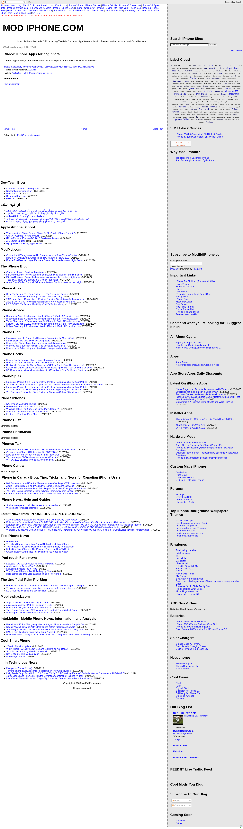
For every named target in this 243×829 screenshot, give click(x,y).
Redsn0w (180, 820)
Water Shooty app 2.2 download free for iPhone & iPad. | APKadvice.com (42, 321)
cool (239, 76)
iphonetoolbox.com (185, 530)
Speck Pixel (198, 112)
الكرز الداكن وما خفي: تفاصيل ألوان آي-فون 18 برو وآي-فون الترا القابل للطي (42, 211)
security (175, 109)
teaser (221, 114)
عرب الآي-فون (183, 284)
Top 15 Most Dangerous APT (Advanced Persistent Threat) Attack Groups (42, 610)
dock (224, 78)
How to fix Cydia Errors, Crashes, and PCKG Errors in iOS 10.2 (37, 258)
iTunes (223, 94)
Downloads (181, 291)
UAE (207, 117)
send (186, 109)
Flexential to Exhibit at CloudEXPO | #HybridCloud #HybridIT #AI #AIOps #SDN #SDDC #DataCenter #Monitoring (63, 527)
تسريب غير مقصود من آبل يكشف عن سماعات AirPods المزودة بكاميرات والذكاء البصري (47, 219)
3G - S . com (61, 5)
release (182, 106)
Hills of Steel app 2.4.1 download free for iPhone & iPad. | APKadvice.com (43, 326)
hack (197, 88)
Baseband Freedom (16, 196)
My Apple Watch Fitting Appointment (24, 243)
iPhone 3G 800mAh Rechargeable (193, 627)
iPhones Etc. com (62, 10)
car (200, 73)
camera (194, 73)
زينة (178, 555)
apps (174, 70)
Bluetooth (237, 71)
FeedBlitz (197, 269)
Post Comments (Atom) (28, 135)
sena (181, 109)
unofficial (236, 117)
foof (214, 83)
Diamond (180, 698)
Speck (190, 112)
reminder (191, 107)
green (185, 88)
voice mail (207, 119)
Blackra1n (219, 71)
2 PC (189, 66)
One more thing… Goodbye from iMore (25, 272)
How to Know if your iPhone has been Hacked (29, 607)
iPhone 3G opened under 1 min (191, 442)
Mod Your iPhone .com (130, 8)
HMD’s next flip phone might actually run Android (30, 632)
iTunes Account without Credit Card (193, 294)
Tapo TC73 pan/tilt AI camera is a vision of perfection (32, 280)
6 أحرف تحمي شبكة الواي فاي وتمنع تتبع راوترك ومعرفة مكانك (35, 221)
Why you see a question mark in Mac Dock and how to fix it (35, 346)
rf (219, 107)
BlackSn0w (228, 71)
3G (205, 66)
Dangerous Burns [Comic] (19, 668)
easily (207, 81)
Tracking (191, 117)
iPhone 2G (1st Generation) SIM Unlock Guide (199, 134)
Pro (207, 104)
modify (224, 99)
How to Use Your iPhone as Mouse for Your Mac (30, 362)
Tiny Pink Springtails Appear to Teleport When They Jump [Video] (38, 671)
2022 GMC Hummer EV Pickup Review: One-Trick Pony (34, 296)
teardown (214, 114)
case (220, 73)
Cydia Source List (185, 309)
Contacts (226, 76)
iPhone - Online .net (85, 8)
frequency (232, 83)
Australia (188, 71)
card (214, 73)
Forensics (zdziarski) (186, 314)
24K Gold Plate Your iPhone (190, 480)
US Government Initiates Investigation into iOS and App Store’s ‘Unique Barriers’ (46, 370)
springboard (213, 112)
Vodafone (199, 119)
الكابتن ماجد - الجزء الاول (187, 594)
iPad (194, 91)
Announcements (182, 68)
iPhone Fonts (182, 299)
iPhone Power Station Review (191, 621)
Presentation (200, 104)
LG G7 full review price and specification (26, 591)
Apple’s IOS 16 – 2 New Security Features (27, 602)
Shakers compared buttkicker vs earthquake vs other (32, 505)
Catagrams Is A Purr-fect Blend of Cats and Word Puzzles (204, 402)
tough (185, 117)
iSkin (178, 686)
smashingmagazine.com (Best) (191, 523)
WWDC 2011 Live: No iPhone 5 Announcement (29, 460)
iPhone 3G (41, 73)
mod (212, 99)
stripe (188, 114)
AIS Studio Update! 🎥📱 (19, 241)
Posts (177, 800)
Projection (214, 104)
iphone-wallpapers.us (186, 525)
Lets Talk (191, 97)
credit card (184, 78)
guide (191, 88)
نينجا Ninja (181, 558)
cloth (238, 73)
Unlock (229, 117)
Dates (208, 78)
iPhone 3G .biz (109, 5)
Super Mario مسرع (185, 568)
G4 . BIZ (36, 13)
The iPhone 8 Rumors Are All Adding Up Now (29, 571)
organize (197, 102)
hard (202, 88)
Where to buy (229, 119)
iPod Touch (201, 94)
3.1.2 (194, 66)
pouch (188, 104)
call (189, 73)
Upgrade (178, 119)
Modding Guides (184, 302)
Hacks (179, 289)
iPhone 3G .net (75, 5)
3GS (210, 65)
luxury (230, 97)
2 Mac (184, 66)
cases (226, 73)
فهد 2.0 (176, 739)
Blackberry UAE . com (135, 10)
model (218, 99)
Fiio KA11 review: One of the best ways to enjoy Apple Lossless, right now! (43, 277)
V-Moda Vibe (182, 668)
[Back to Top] (241, 826)
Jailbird (179, 823)
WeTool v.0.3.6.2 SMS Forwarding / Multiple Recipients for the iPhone (41, 449)
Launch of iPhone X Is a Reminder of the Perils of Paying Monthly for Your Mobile (46, 382)
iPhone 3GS (180, 94)
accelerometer (227, 66)
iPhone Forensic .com (17, 8)
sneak (228, 109)
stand (221, 112)
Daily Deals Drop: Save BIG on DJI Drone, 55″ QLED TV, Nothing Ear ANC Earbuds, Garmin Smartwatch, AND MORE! (65, 673)
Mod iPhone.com (43, 28)
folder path (207, 83)
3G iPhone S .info (81, 10)
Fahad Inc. (178, 751)
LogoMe (212, 97)
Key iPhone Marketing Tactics (21, 404)
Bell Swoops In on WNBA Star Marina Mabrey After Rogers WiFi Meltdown (43, 483)
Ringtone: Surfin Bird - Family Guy (193, 586)
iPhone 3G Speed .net (130, 5)
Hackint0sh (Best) (185, 502)
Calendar (183, 73)
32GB (200, 66)
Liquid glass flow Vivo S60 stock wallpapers (28, 340)
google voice (236, 86)
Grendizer (181, 561)
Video (49, 73)
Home (84, 129)
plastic (182, 104)
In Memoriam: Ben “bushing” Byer (23, 188)
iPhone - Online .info (107, 8)
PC (215, 102)
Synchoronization (203, 114)
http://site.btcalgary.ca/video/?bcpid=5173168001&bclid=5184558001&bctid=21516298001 (49, 67)
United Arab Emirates (218, 117)
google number (215, 86)
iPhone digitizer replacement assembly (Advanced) (201, 458)
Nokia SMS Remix (185, 573)
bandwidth (197, 71)
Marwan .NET (180, 745)
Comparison (198, 76)
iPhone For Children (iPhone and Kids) (195, 281)
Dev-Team (216, 78)
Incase (182, 91)
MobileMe (206, 99)
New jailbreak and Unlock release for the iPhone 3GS (33, 455)
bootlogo (175, 73)
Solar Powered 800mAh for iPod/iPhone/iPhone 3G (201, 629)
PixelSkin (175, 104)
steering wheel (234, 112)
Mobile (199, 99)
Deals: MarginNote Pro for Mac (21, 569)
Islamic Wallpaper (185, 520)
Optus (184, 102)
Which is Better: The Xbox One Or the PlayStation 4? (32, 409)
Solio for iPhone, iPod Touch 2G (192, 649)
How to (227, 88)
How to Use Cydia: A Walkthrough (193, 345)
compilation (207, 76)
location (204, 97)
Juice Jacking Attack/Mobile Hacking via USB (29, 605)
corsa (177, 78)
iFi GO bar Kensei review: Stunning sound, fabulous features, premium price (44, 275)
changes (232, 73)
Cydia (193, 78)
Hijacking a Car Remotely (196, 716)
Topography (177, 117)
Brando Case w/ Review (188, 644)
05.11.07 (177, 66)
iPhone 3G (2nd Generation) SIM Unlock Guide (199, 137)
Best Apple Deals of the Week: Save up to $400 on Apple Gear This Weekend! (45, 365)
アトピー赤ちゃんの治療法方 (190, 428)
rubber (231, 107)
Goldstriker (181, 472)
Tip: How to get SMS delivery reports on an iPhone (31, 457)
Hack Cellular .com (16, 10)
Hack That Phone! (185, 307)
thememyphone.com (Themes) (191, 528)
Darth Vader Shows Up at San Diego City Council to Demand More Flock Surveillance (49, 678)
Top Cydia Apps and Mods (189, 342)
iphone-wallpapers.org (187, 536)
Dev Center (181, 304)
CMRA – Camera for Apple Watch (23, 236)
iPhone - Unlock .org (11, 5)
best (213, 71)
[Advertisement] (22, 107)
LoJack (219, 97)
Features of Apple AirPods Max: (22, 414)
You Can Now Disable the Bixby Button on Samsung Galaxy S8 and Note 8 (43, 389)
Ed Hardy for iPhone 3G (188, 693)
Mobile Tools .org (22, 13)
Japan (177, 97)
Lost (224, 97)
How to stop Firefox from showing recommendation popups (35, 343)
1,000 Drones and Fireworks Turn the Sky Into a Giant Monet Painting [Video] (44, 676)
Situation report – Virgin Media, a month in (27, 651)
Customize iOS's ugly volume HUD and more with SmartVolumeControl (41, 255)
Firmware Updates (185, 286)
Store (183, 114)
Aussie (180, 71)
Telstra (235, 114)
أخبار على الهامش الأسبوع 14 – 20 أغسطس (26, 216)
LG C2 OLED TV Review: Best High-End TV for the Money (35, 304)
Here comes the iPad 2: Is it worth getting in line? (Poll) (33, 574)
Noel (178, 683)
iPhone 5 (191, 94)
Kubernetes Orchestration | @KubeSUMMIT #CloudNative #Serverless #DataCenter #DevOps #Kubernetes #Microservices (67, 522)
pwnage (221, 104)
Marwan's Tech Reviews (186, 757)
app (205, 68)
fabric (182, 83)
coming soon (188, 76)
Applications (17, 73)
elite (217, 81)
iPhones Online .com (40, 8)
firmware (188, 83)
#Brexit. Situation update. (18, 646)
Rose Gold (181, 475)
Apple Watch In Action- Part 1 (20, 566)
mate (193, 99)
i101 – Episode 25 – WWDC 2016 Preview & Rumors (32, 238)
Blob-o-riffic (12, 193)
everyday (175, 83)
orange (190, 102)
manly (188, 99)
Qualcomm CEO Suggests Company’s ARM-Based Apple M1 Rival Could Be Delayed (49, 367)
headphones (210, 88)
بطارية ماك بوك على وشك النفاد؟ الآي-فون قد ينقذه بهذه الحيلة (35, 213)
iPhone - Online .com (63, 8)
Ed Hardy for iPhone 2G (188, 691)
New (236, 99)
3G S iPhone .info (114, 10)
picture (237, 102)
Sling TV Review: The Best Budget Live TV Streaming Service (37, 294)
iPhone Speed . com (43, 5)
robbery (224, 107)
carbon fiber (207, 73)
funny (173, 86)
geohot (186, 86)
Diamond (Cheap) (185, 696)
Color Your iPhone (185, 477)
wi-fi (237, 119)
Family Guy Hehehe (186, 550)
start (226, 112)
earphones (199, 81)
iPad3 (200, 91)
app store (213, 68)
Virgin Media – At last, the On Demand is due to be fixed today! (37, 649)
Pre (193, 104)
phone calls (229, 102)
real (232, 104)
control (233, 76)
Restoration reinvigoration (19, 191)
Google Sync (226, 86)
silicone (193, 109)
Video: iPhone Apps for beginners (32, 54)
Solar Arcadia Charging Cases (191, 646)
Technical (228, 114)
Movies (230, 99)
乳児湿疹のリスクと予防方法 (190, 425)
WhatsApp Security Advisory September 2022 (29, 612)
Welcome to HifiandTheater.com (22, 508)
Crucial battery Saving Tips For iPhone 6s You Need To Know (37, 552)
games (179, 86)
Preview (174, 269)
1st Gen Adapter (184, 663)
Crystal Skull (182, 688)
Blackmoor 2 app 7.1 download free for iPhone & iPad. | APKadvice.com (42, 316)
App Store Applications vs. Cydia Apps (195, 160)
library (197, 97)
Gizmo (193, 86)
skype (222, 109)
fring (238, 83)
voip (214, 119)
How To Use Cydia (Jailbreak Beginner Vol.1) (198, 348)
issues (216, 94)
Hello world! (12, 541)
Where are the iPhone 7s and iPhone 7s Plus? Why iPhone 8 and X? (40, 233)
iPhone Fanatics (184, 499)
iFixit (238, 88)
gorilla (174, 88)
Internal (188, 91)
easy (212, 81)
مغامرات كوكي (183, 553)
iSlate (210, 94)
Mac (235, 97)
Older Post (157, 129)
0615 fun (10, 198)
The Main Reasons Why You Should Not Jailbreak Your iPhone (37, 544)
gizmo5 (199, 86)
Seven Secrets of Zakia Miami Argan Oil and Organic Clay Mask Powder (42, 519)
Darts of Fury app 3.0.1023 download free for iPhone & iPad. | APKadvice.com (45, 324)
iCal (234, 88)
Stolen (177, 114)
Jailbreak (234, 94)
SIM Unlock (204, 109)
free (225, 83)
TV (197, 117)
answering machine (196, 68)
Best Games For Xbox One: (20, 406)
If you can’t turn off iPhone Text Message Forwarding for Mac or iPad (40, 338)
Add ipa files (182, 296)
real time (237, 104)
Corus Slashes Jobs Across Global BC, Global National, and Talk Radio (42, 493)
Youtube (209, 122)
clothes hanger (177, 76)
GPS (26, 73)
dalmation (201, 78)
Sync (193, 114)
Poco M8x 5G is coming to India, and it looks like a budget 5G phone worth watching (48, 634)
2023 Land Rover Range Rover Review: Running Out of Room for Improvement (45, 299)
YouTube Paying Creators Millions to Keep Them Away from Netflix (39, 491)
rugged (237, 107)
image (176, 91)
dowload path (232, 78)
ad (235, 66)
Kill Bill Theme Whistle (187, 566)
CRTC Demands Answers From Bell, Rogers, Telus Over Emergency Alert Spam (46, 488)
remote (197, 107)
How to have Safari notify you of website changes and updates (37, 348)
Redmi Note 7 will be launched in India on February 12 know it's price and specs (46, 585)
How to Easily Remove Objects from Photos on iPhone (33, 360)
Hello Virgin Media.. (16, 656)
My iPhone (181, 576)
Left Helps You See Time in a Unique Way (197, 392)
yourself (201, 122)
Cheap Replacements (187, 666)
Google (205, 86)
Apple (222, 68)
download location (181, 81)
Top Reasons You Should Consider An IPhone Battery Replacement (40, 546)
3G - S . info (98, 10)
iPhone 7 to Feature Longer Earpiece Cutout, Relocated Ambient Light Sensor (45, 260)
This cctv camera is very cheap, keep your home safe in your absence (40, 588)
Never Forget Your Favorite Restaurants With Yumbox (202, 389)
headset (219, 88)
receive (175, 107)
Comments (179, 805)
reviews (213, 106)
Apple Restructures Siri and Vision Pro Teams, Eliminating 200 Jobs (40, 486)
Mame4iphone (179, 99)
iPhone (32, 73)
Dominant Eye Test (182, 733)
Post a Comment (12, 84)
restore (205, 107)
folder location (197, 83)
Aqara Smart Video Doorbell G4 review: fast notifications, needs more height (44, 282)
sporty (206, 112)
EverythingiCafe (184, 497)
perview (221, 102)
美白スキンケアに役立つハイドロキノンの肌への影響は (204, 419)
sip (212, 109)
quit (227, 104)
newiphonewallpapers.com (189, 533)
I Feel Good (182, 563)
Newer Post (9, 129)
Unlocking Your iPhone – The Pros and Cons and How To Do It (37, 549)
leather (183, 97)
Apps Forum (182, 362)
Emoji (231, 81)
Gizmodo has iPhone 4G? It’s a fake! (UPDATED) (31, 452)
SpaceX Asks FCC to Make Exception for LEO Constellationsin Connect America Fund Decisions (54, 384)
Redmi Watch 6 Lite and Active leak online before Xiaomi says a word (40, 627)
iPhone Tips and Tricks (187, 312)
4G (216, 66)
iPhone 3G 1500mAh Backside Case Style (197, 624)
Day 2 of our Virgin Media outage (22, 654)
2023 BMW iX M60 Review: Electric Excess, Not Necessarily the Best (40, 302)
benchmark (206, 71)
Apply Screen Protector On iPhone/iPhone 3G (198, 445)
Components (217, 76)
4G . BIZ (27, 5)
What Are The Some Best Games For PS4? (27, 411)
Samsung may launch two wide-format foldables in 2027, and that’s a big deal (44, 629)
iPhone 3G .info (93, 5)
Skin (216, 109)
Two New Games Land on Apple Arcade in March (200, 394)
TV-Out (202, 117)
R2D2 (179, 571)
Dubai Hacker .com (183, 731)
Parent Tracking (207, 102)
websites (220, 119)
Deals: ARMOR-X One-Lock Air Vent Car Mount (29, 564)
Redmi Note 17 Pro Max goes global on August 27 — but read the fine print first (45, 624)
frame (219, 83)
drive (192, 81)
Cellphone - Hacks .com (40, 10)
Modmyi (180, 494)
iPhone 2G (219, 91)
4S (220, 66)
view (192, 119)
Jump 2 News (236, 50)
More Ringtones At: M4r (187, 591)
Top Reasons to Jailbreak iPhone (192, 158)
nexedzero (176, 102)
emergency (223, 81)
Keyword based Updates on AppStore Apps (197, 365)
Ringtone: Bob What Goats (189, 589)
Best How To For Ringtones (189, 579)
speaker (183, 112)
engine (237, 81)
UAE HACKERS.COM (184, 713)
